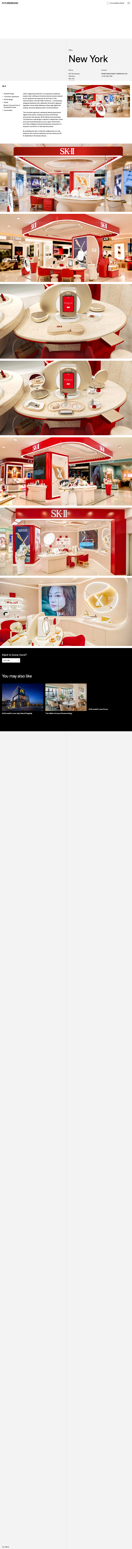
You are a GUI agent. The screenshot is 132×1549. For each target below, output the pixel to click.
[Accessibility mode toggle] (108, 3)
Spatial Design (9, 94)
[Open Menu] (128, 3)
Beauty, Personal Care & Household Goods (13, 106)
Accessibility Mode (117, 3)
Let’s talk (6, 660)
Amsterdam (8, 110)
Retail (6, 102)
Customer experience (11, 96)
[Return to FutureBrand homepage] (10, 3)
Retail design (8, 99)
